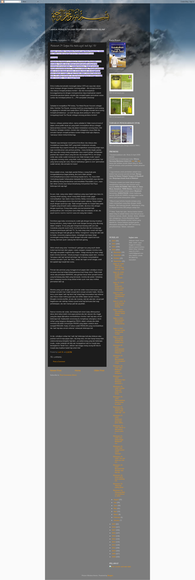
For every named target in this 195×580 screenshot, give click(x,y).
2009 (114, 554)
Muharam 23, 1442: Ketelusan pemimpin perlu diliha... (118, 419)
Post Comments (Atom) (68, 375)
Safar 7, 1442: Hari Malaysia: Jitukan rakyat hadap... (119, 312)
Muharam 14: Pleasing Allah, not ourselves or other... (119, 493)
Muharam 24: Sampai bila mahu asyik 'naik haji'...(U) (119, 409)
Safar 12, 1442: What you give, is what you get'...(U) (118, 266)
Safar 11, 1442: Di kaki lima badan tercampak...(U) (118, 275)
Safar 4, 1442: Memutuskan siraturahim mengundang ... (118, 321)
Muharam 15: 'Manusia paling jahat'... (119, 485)
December (118, 252)
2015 (114, 536)
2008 (114, 557)
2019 (114, 524)
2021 (114, 247)
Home (78, 370)
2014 (114, 539)
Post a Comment (59, 361)
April (115, 511)
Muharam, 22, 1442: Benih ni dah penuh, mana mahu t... (119, 429)
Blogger (110, 575)
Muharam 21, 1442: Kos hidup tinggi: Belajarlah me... (118, 439)
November (118, 255)
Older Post (99, 370)
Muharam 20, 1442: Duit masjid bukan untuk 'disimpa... (118, 449)
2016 (114, 533)
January (117, 520)
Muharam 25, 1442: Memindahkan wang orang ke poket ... (119, 400)
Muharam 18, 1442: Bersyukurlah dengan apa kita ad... (118, 468)
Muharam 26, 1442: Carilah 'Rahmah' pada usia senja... (118, 390)
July (115, 502)
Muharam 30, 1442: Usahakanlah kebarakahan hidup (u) (118, 348)
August (116, 499)
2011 (114, 548)
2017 (114, 530)
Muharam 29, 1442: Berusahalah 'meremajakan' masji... (119, 359)
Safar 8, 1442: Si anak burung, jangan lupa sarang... (119, 304)
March (116, 514)
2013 (114, 542)
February (117, 517)
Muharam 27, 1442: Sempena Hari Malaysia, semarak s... (119, 379)
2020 (114, 250)
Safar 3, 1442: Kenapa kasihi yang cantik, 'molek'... (119, 331)
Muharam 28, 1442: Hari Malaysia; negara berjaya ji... (118, 369)
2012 (114, 545)
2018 (114, 527)
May (115, 508)
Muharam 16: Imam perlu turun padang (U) (118, 478)
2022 (114, 244)
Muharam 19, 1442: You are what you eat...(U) (119, 459)
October (117, 258)
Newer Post (55, 370)
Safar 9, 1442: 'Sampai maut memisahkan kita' (119, 295)
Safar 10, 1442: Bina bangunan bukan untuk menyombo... (118, 286)
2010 (114, 551)
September (118, 261)
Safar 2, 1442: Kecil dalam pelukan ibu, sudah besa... (119, 339)
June (116, 505)
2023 (114, 241)
